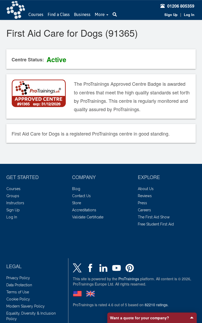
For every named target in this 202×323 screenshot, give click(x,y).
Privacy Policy (18, 278)
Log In (189, 14)
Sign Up (171, 14)
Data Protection (19, 285)
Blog (76, 189)
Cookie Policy (18, 299)
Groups (12, 196)
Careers (144, 210)
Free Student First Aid (156, 224)
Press (142, 203)
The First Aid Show (154, 217)
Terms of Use (17, 292)
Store (76, 203)
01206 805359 (180, 6)
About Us (146, 189)
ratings (156, 304)
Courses (35, 14)
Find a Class (59, 14)
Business (82, 14)
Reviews (145, 196)
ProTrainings (128, 278)
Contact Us (81, 196)
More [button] (100, 14)
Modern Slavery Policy (25, 306)
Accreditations (84, 210)
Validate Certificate (87, 217)
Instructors (15, 203)
